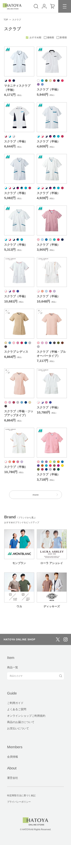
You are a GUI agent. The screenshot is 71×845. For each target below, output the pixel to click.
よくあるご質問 (16, 709)
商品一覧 (12, 667)
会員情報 (12, 756)
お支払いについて (18, 728)
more (36, 494)
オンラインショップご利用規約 (26, 715)
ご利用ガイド (15, 703)
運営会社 (12, 777)
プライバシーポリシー (19, 802)
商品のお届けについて (20, 722)
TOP (6, 19)
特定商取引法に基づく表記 (21, 795)
